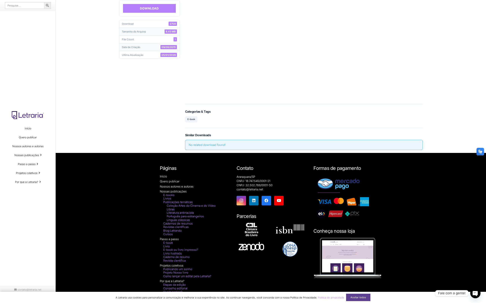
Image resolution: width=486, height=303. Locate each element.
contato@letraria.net (250, 189)
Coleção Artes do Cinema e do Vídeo (191, 205)
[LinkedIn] (254, 200)
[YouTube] (279, 200)
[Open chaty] (475, 293)
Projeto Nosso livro (175, 272)
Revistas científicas (176, 227)
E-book (191, 119)
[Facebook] (266, 200)
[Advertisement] (304, 49)
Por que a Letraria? (172, 281)
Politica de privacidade (331, 297)
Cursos (168, 234)
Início (163, 176)
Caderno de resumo (176, 257)
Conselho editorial (175, 288)
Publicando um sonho (177, 269)
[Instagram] (241, 200)
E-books (168, 195)
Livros (167, 198)
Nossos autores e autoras (176, 186)
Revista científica (174, 260)
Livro (166, 246)
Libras (171, 209)
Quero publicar (169, 181)
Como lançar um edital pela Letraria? (187, 276)
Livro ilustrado (172, 253)
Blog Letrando (172, 230)
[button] (40, 155)
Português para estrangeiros (185, 216)
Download (149, 8)
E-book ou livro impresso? (180, 250)
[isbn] (290, 230)
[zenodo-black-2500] (251, 246)
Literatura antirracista (180, 212)
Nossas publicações (173, 191)
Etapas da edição (174, 284)
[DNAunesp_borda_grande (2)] (290, 249)
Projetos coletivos (171, 265)
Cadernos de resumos (178, 223)
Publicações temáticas (178, 202)
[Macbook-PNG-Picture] (347, 258)
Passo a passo (169, 239)
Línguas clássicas (178, 220)
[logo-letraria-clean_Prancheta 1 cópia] (28, 115)
